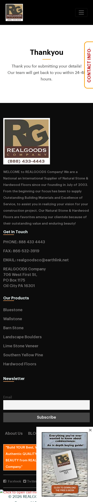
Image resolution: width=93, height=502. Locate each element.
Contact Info (89, 66)
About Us (14, 433)
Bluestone (12, 310)
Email (7, 397)
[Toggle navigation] (81, 12)
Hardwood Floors (19, 364)
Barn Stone (13, 328)
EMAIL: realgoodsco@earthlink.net (36, 260)
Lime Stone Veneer (20, 346)
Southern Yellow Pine (23, 355)
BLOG (33, 433)
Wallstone (12, 319)
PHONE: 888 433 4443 (24, 242)
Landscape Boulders (22, 337)
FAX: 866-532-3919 (21, 251)
